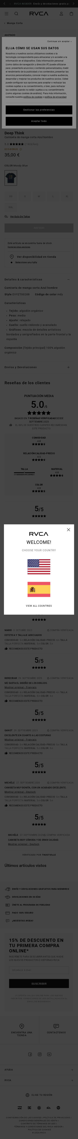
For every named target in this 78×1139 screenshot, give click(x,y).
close (68, 529)
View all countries (39, 606)
